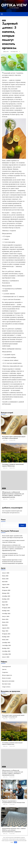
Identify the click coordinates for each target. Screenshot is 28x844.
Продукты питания (8, 681)
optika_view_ (6, 51)
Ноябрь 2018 (5, 648)
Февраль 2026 (6, 590)
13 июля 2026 (11, 499)
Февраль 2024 (6, 633)
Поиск (3, 520)
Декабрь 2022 (6, 642)
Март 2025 (5, 604)
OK (15, 842)
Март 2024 (5, 631)
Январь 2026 (5, 593)
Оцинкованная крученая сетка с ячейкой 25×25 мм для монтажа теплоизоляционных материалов (12, 561)
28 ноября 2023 (14, 51)
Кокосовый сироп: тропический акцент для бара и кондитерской (13, 437)
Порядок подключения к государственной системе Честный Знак (13, 555)
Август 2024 (5, 616)
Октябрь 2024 (6, 613)
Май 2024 (4, 625)
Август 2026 (5, 573)
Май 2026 (4, 581)
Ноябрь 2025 (5, 599)
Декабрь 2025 (6, 596)
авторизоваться (14, 512)
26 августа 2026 (12, 440)
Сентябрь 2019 (6, 645)
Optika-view (14, 5)
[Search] (25, 14)
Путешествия (6, 684)
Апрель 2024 (5, 628)
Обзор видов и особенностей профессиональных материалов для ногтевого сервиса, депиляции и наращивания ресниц (13, 494)
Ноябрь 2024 (5, 610)
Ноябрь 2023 (5, 636)
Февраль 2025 (6, 607)
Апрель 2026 (5, 584)
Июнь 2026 (5, 578)
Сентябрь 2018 (6, 654)
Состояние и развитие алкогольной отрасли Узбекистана (13, 465)
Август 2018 (5, 657)
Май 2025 (4, 602)
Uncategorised (6, 666)
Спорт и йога (6, 686)
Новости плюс (6, 678)
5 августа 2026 (12, 468)
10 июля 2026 (11, 833)
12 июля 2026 (12, 804)
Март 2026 (5, 587)
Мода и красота (7, 675)
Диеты (4, 20)
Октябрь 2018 (6, 651)
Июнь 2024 (5, 622)
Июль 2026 (5, 575)
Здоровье (5, 672)
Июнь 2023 (5, 639)
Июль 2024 (5, 619)
